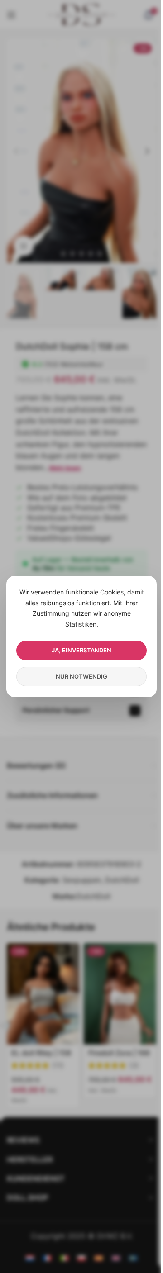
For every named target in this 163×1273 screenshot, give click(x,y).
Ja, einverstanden (81, 650)
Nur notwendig (81, 676)
